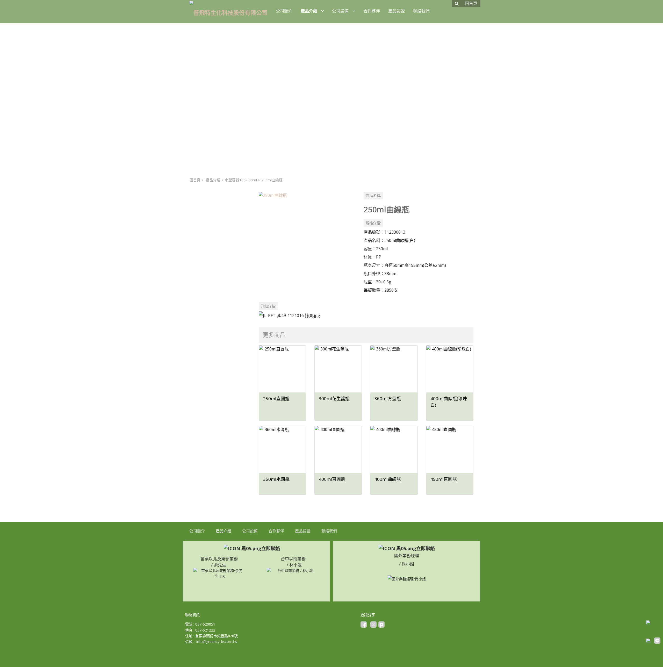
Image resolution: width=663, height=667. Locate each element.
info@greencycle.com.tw (216, 641)
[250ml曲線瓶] (307, 240)
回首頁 (195, 180)
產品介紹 (213, 180)
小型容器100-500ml (241, 180)
